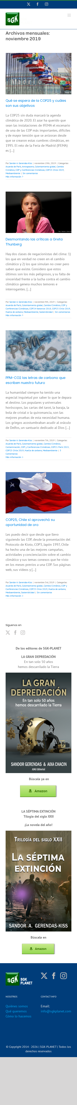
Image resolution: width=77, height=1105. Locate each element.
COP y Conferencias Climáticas (30, 169)
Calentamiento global (45, 166)
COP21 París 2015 (60, 447)
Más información (13, 176)
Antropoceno (28, 166)
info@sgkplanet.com (56, 1011)
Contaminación (13, 447)
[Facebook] (15, 632)
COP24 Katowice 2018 (40, 308)
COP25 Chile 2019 (55, 169)
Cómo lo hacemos (18, 1016)
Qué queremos (16, 1011)
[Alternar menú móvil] (69, 15)
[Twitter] (8, 632)
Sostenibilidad (46, 311)
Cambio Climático (52, 305)
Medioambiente (13, 173)
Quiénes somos (17, 1006)
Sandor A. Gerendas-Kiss (20, 163)
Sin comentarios (30, 173)
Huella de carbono (14, 311)
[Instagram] (23, 632)
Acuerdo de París (13, 166)
